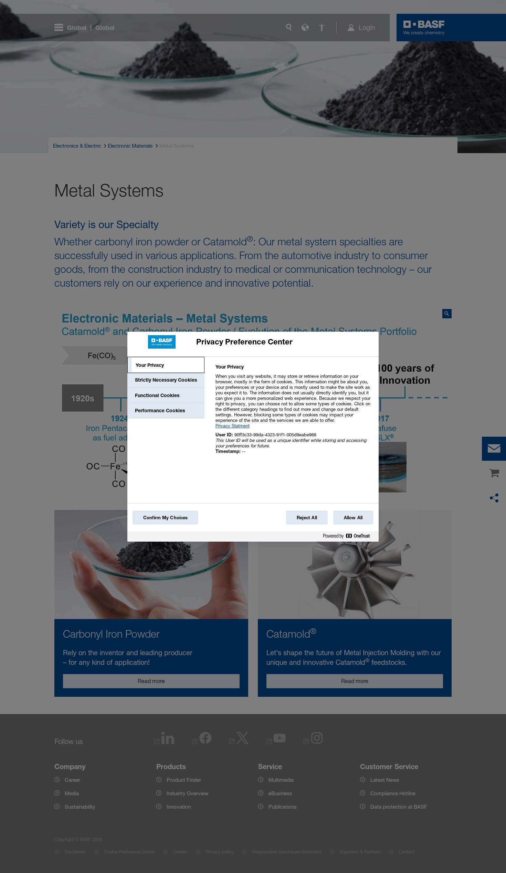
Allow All (353, 517)
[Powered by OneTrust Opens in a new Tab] (349, 537)
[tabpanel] (294, 413)
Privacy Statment (232, 425)
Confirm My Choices (165, 517)
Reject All (307, 517)
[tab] (166, 365)
